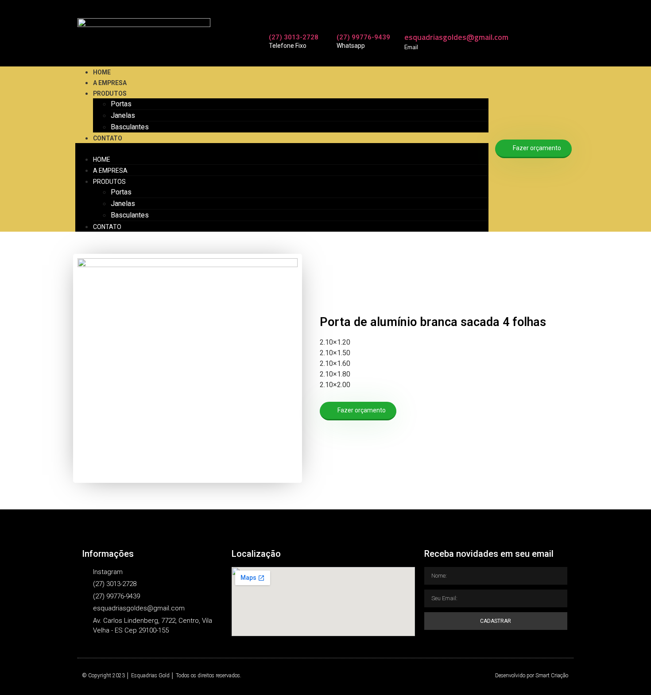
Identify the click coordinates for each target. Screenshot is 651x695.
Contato (107, 138)
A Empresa (110, 82)
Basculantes (130, 127)
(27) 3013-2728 (293, 37)
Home (102, 72)
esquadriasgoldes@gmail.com (456, 37)
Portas (121, 104)
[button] (281, 148)
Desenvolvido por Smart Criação (531, 675)
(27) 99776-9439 (363, 37)
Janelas (123, 115)
